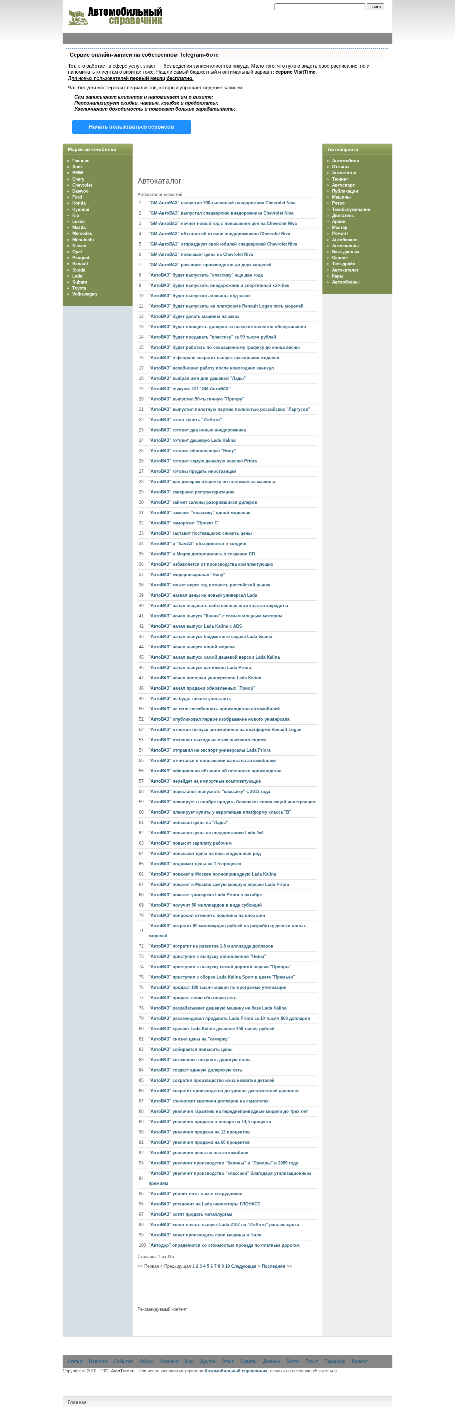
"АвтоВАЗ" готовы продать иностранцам (192, 471)
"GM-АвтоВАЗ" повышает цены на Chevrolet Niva (201, 254)
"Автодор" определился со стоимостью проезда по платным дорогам (224, 1245)
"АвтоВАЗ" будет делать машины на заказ (194, 316)
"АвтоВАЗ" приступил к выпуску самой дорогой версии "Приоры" (220, 966)
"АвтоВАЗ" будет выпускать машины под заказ (199, 295)
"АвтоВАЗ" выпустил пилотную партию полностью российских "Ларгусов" (229, 409)
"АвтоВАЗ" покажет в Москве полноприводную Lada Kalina (212, 874)
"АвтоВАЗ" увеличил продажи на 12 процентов (199, 1131)
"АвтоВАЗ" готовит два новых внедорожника (197, 429)
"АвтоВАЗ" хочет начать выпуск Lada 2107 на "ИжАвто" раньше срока (224, 1224)
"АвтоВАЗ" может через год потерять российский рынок (209, 584)
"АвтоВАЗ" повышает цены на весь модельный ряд (205, 853)
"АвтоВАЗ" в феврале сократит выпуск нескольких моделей (214, 357)
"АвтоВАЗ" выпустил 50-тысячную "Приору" (196, 398)
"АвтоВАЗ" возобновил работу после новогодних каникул (211, 367)
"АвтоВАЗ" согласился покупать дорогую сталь (200, 1059)
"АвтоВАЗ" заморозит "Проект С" (184, 522)
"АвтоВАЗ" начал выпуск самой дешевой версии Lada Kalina (214, 657)
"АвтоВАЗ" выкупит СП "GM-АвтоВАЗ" (189, 388)
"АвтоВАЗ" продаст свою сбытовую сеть (192, 997)
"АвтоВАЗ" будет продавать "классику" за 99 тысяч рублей (212, 337)
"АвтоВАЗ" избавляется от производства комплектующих (211, 564)
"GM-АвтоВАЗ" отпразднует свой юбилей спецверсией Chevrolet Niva (223, 244)
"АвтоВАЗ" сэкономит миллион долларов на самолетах (208, 1100)
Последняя (273, 1266)
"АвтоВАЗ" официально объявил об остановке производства (215, 770)
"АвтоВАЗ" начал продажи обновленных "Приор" (202, 688)
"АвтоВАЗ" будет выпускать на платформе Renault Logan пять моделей (226, 306)
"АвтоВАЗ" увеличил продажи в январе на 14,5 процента (210, 1121)
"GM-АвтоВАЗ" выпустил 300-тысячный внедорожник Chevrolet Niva (222, 202)
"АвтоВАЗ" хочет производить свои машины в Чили (205, 1234)
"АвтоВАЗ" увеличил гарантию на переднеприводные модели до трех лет (228, 1111)
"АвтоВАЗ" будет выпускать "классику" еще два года (206, 275)
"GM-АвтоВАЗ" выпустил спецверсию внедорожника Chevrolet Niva (221, 213)
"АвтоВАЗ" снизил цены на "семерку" (189, 1039)
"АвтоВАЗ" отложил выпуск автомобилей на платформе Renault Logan (225, 729)
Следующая (243, 1266)
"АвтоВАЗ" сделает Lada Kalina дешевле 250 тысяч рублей (211, 1028)
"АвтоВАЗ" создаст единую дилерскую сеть (195, 1069)
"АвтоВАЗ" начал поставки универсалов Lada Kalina (205, 677)
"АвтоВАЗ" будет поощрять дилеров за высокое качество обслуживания (227, 326)
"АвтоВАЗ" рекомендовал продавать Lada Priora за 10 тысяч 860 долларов (229, 1018)
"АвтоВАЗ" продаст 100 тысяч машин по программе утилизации (217, 987)
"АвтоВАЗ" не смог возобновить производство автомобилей (214, 708)
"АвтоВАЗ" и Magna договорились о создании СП (202, 553)
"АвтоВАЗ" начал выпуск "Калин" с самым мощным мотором (215, 615)
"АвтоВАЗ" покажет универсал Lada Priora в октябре (205, 894)
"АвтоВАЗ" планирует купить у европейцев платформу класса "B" (220, 812)
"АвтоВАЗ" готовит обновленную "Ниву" (192, 450)
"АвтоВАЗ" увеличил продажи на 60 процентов (199, 1142)
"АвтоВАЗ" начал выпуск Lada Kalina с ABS (195, 626)
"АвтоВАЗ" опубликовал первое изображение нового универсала (219, 719)
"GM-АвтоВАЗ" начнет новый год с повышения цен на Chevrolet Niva (223, 223)
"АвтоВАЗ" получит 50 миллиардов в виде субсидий (205, 905)
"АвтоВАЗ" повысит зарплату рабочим (190, 843)
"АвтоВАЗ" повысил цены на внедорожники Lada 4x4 (206, 832)
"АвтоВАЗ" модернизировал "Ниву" (187, 574)
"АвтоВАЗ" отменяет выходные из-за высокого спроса (207, 739)
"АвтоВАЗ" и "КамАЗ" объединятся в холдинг (198, 543)
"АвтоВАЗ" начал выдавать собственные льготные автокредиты (218, 605)
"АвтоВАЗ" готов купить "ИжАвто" (185, 419)
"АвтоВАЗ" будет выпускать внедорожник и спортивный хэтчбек (219, 285)
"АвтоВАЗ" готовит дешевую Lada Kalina (192, 440)
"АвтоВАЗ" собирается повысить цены (190, 1049)
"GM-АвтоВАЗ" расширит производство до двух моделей (210, 264)
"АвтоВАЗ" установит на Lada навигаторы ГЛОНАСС (204, 1203)
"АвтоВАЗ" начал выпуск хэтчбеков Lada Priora (200, 667)
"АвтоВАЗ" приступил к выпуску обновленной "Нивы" (207, 956)
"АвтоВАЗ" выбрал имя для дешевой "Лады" (197, 378)
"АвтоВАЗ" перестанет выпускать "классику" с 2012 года (209, 791)
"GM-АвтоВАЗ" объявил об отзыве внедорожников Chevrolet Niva (219, 233)
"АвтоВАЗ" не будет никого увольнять (190, 698)
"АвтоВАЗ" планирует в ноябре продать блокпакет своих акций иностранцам (232, 801)
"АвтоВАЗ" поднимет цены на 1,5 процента (195, 863)
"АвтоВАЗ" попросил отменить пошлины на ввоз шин (207, 915)
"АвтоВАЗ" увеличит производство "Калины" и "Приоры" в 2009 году (223, 1162)
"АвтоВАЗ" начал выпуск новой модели (192, 646)
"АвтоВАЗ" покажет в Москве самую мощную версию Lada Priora (219, 884)
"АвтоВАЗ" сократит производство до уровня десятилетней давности (224, 1090)
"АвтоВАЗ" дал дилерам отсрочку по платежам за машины (212, 481)
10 (227, 1266)
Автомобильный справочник (236, 1370)
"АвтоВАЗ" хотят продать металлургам (190, 1214)
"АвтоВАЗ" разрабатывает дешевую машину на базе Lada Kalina (217, 1008)
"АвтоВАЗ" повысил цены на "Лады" (188, 822)
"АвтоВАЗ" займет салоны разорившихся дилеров (203, 502)
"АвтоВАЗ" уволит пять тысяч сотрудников (195, 1193)
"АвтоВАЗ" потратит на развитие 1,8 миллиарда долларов (211, 946)
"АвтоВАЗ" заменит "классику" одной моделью (199, 512)
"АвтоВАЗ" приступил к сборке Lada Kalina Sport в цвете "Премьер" (222, 977)
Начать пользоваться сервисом (132, 127)
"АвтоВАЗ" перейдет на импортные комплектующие (205, 781)
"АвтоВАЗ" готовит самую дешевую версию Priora (203, 460)
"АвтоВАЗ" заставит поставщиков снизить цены (200, 533)
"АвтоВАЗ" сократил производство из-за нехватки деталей (211, 1080)
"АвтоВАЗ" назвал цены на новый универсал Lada (203, 595)
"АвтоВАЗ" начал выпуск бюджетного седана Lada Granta (210, 636)
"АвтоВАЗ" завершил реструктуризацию (191, 491)
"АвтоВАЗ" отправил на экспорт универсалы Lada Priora (209, 750)
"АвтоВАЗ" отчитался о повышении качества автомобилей (212, 760)
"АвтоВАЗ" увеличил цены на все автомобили (198, 1152)
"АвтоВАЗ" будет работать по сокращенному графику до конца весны (224, 347)
